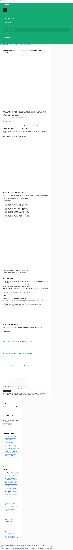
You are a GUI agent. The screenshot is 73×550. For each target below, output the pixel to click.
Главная (7, 14)
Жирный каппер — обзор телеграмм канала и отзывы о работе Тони (12, 448)
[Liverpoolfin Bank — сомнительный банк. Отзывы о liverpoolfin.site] (9, 352)
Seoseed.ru (7, 5)
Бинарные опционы (11, 29)
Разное (6, 510)
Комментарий (6, 386)
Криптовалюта (8, 521)
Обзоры (9, 303)
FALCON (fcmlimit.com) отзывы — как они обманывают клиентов (10, 455)
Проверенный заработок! (19, 305)
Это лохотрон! (8, 22)
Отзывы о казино (9, 522)
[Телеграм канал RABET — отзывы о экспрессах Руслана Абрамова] (9, 364)
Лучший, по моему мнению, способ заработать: (10, 44)
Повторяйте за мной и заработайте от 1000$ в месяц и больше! (10, 438)
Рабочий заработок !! (9, 18)
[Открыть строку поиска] (4, 41)
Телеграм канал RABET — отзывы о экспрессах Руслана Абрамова (17, 365)
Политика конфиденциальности (34, 394)
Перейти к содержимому (5, 0)
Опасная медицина (10, 509)
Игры (6, 33)
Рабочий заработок (25, 44)
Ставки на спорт (9, 504)
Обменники (8, 507)
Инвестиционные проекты (11, 506)
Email (19, 388)
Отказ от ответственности (11, 537)
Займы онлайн (8, 519)
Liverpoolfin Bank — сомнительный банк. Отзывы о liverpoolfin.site (17, 353)
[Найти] (16, 406)
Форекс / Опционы (9, 26)
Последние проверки (10, 503)
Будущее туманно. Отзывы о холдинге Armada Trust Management (17, 341)
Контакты (7, 37)
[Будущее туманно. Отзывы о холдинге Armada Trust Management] (9, 340)
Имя (4, 388)
